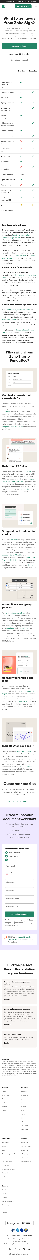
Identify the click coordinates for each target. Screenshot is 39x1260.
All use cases (24, 1129)
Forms (22, 1110)
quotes (21, 409)
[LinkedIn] (10, 1249)
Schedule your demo (19, 914)
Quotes (23, 1099)
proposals (29, 409)
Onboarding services (8, 1169)
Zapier (30, 565)
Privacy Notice (18, 922)
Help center (10, 1)
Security (4, 1106)
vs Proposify (24, 1154)
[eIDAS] (26, 1230)
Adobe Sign (25, 235)
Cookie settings (26, 1239)
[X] (19, 1249)
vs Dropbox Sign (25, 1146)
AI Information (31, 1244)
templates (10, 628)
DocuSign (14, 540)
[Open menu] (36, 6)
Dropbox (5, 555)
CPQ (22, 1122)
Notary (23, 1114)
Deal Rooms (24, 1125)
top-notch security (9, 320)
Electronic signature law (9, 1154)
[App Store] (27, 1223)
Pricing (4, 1091)
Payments (23, 1106)
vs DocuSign (24, 1142)
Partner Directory (7, 1173)
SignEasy (27, 471)
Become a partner (7, 1205)
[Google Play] (12, 1223)
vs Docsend (24, 1157)
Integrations (5, 1095)
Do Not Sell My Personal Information (14, 1244)
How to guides (6, 1157)
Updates (4, 1102)
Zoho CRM (14, 555)
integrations (23, 628)
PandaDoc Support (24, 751)
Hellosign (5, 238)
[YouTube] (28, 1249)
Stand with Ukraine (8, 1201)
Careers (4, 1197)
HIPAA (4, 1110)
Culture (4, 1193)
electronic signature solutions (18, 309)
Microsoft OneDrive (9, 560)
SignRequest (15, 238)
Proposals (24, 1091)
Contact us (5, 1212)
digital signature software (16, 613)
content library (26, 489)
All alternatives (25, 1161)
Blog (3, 1150)
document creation (18, 255)
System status (6, 1165)
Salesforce (30, 557)
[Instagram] (24, 1249)
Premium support (26, 766)
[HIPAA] (13, 1230)
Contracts (24, 1102)
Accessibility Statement (20, 1241)
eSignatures (24, 1095)
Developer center (7, 1161)
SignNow (16, 235)
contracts (6, 411)
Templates (5, 1146)
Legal (19, 1239)
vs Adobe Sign (25, 1150)
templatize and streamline (12, 427)
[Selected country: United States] (7, 874)
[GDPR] (22, 1230)
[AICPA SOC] (17, 1230)
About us (4, 1189)
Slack (21, 555)
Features (4, 1099)
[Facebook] (15, 1249)
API (21, 1118)
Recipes (4, 1176)
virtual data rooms (24, 701)
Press (3, 1208)
